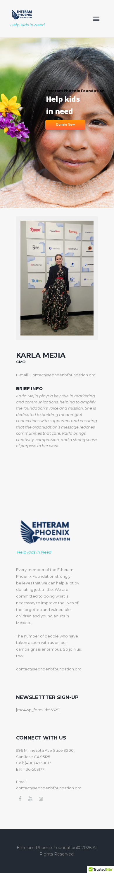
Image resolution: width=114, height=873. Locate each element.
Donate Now (65, 125)
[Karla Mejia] (57, 278)
